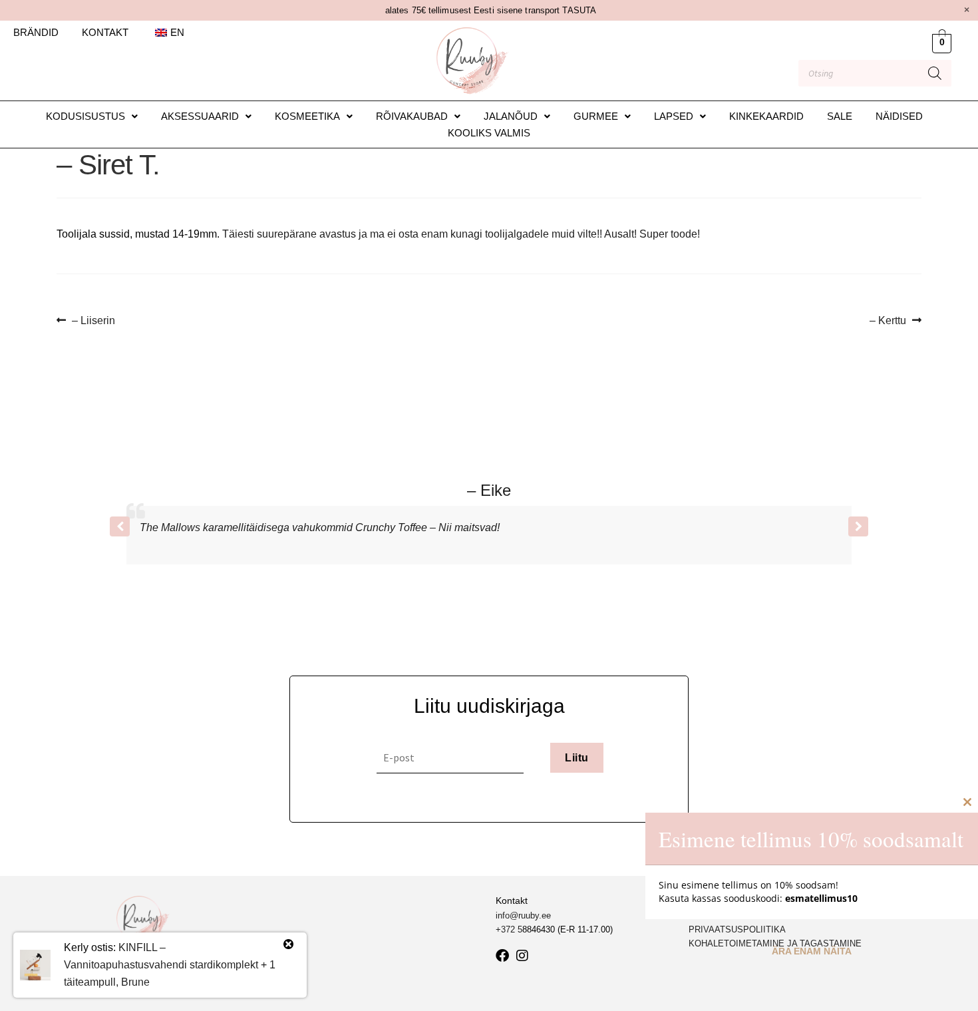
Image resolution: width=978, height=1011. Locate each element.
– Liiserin (93, 319)
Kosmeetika (307, 116)
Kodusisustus (85, 116)
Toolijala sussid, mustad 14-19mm (137, 234)
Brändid (36, 32)
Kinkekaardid (766, 116)
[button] (91, 116)
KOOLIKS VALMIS (489, 132)
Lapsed (673, 116)
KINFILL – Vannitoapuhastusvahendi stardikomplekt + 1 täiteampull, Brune (169, 965)
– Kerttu (891, 319)
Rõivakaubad (412, 116)
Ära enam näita (812, 951)
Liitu (576, 757)
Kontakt (105, 32)
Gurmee (595, 116)
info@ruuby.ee (523, 915)
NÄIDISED (899, 116)
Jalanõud (511, 116)
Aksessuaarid (200, 116)
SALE (839, 116)
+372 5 (509, 929)
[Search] (934, 73)
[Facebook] (502, 955)
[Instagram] (522, 955)
